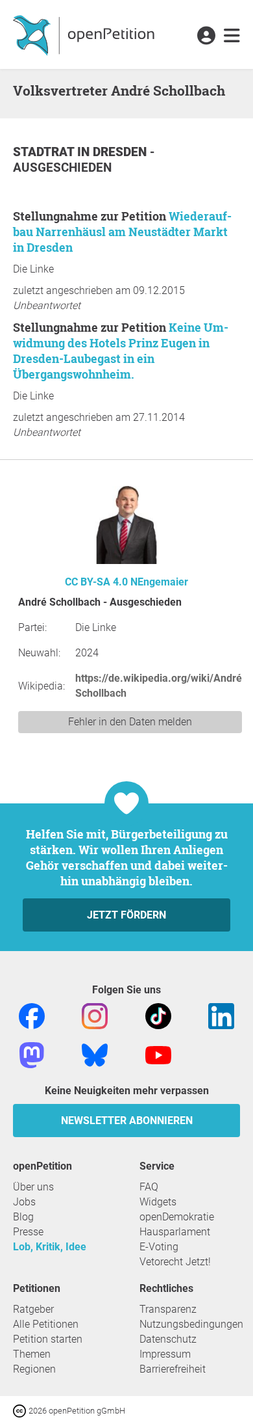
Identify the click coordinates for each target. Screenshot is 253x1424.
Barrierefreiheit (172, 1369)
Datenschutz (168, 1339)
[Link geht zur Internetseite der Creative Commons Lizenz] (21, 1410)
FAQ (148, 1187)
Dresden (121, 151)
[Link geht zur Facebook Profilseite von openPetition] (32, 1015)
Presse (28, 1232)
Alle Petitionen (45, 1324)
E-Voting (158, 1247)
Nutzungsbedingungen (191, 1324)
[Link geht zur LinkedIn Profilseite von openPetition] (221, 1015)
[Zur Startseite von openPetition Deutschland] (85, 34)
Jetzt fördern (126, 915)
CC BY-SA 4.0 (96, 582)
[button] (206, 36)
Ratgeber (33, 1309)
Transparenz (168, 1309)
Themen (32, 1354)
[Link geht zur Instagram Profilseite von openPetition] (95, 1015)
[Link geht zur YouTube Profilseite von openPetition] (158, 1054)
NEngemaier (159, 582)
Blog (23, 1217)
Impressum (165, 1354)
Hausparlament (174, 1232)
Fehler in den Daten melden (130, 722)
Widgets (157, 1202)
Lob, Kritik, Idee (49, 1247)
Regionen (34, 1369)
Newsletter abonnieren (127, 1120)
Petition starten (47, 1339)
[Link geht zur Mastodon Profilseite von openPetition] (32, 1054)
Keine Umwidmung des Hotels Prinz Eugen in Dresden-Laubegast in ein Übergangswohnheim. (120, 350)
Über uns (33, 1187)
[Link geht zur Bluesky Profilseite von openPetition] (95, 1054)
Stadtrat (45, 151)
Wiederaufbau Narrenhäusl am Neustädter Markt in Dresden (122, 231)
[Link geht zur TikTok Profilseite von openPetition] (158, 1015)
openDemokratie (176, 1217)
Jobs (24, 1202)
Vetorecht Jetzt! (175, 1262)
